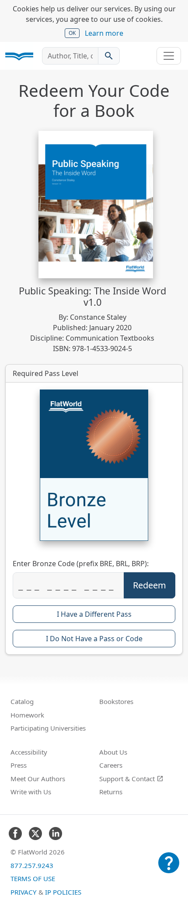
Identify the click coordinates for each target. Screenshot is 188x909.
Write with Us (30, 791)
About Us (113, 752)
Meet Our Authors (37, 778)
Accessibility (28, 752)
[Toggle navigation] (169, 56)
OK (72, 33)
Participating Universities (48, 728)
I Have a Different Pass (94, 614)
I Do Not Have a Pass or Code (94, 638)
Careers (110, 765)
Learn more (104, 33)
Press (18, 765)
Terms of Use (32, 878)
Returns (110, 791)
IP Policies (63, 892)
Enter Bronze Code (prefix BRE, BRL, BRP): (81, 563)
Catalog (22, 701)
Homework (27, 715)
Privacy (23, 892)
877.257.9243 (31, 865)
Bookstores (116, 701)
